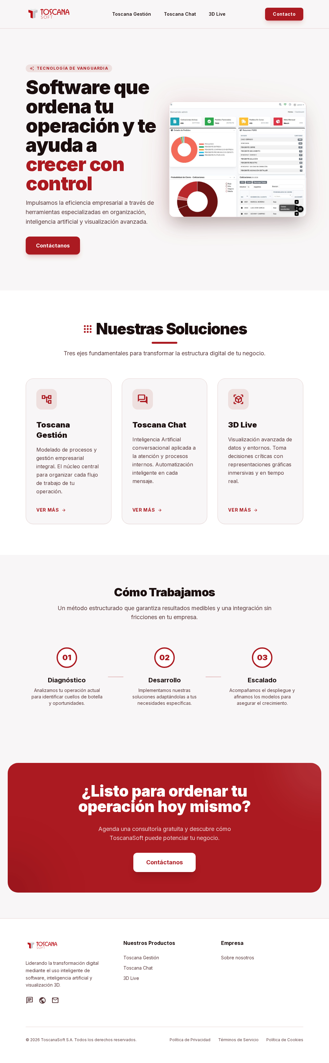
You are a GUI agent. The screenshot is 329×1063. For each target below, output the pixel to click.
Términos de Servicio (238, 1039)
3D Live (217, 14)
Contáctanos (53, 245)
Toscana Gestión (131, 14)
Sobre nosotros (237, 957)
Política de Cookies (284, 1039)
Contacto (284, 14)
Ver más (51, 510)
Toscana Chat (180, 14)
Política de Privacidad (190, 1039)
